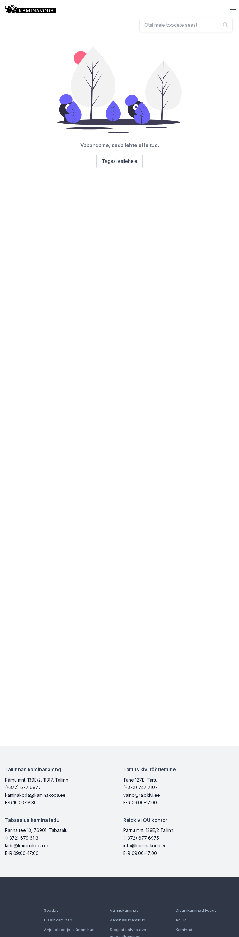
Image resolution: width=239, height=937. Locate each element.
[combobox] (186, 25)
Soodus (51, 910)
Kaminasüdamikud (127, 919)
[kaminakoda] (30, 8)
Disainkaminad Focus (196, 910)
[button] (233, 9)
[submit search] (225, 25)
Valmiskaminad (124, 910)
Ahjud (181, 919)
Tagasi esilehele (119, 161)
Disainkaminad (58, 919)
